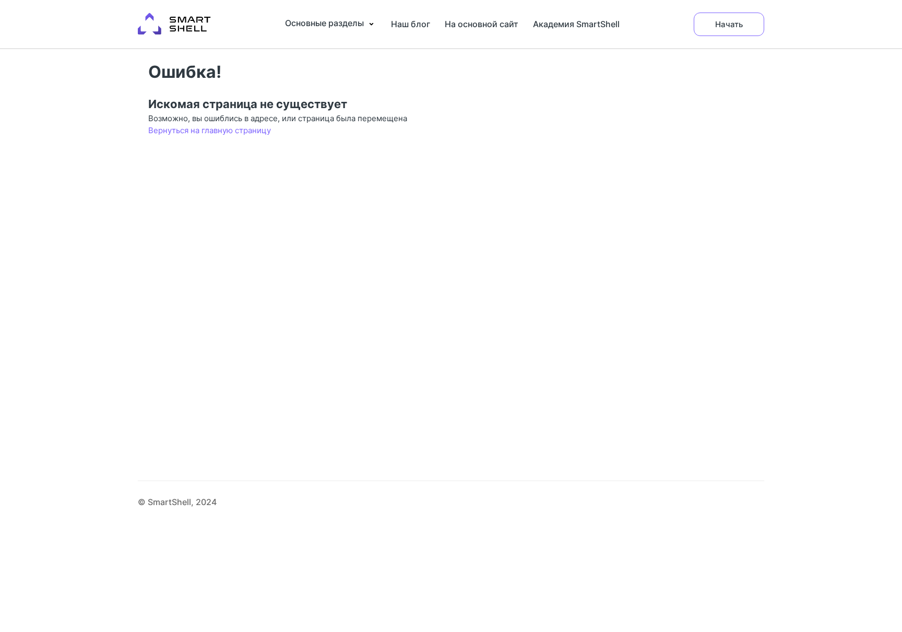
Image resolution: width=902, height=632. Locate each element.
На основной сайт (481, 24)
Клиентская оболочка (176, 22)
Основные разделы (324, 23)
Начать (729, 24)
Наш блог (410, 24)
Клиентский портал (172, 11)
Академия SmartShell (576, 24)
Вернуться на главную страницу (209, 130)
